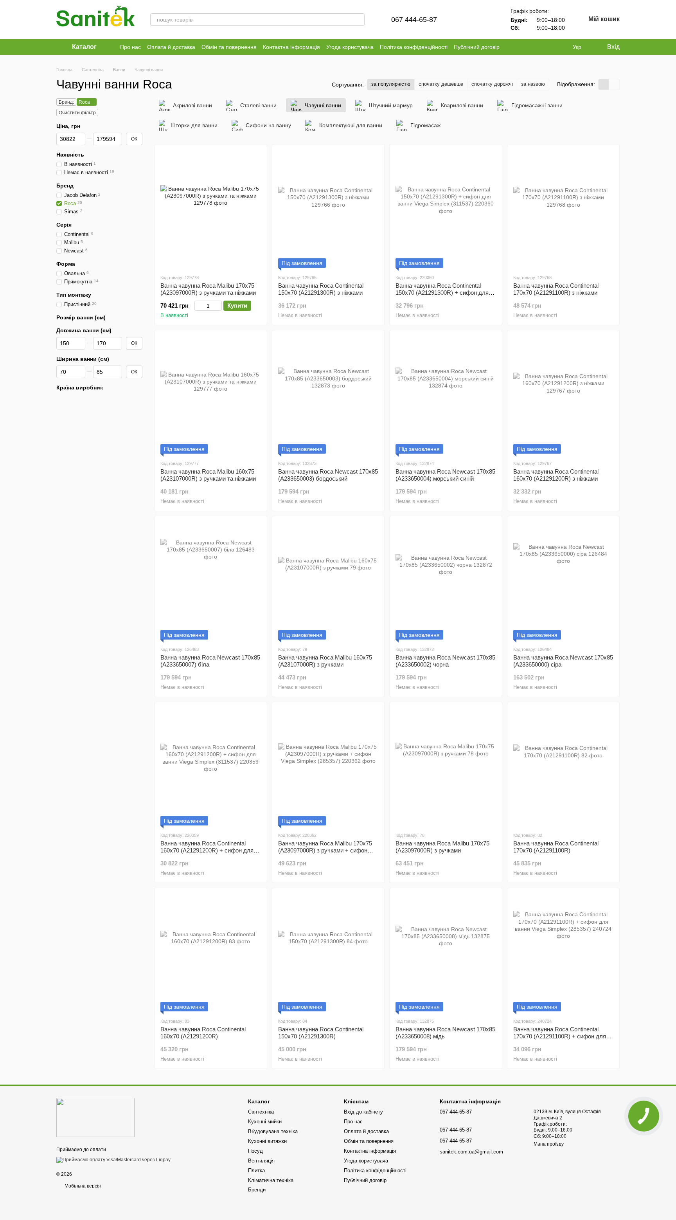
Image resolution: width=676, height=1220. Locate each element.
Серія (64, 225)
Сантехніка (261, 1112)
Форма (65, 264)
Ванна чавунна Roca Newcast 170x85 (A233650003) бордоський (328, 475)
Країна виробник (79, 387)
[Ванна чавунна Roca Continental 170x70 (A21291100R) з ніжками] (563, 209)
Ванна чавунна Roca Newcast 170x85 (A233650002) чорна (445, 661)
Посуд (255, 1151)
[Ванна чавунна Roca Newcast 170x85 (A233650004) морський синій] (446, 395)
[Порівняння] (466, 19)
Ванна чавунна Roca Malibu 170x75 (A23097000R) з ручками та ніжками (208, 289)
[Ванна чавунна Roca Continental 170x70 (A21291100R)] (563, 766)
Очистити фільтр (77, 112)
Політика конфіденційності (414, 47)
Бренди (257, 1190)
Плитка (256, 1170)
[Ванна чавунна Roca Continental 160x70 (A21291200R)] (210, 952)
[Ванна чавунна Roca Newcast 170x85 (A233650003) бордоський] (328, 395)
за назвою (533, 84)
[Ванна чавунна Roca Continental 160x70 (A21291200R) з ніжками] (563, 395)
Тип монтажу (73, 295)
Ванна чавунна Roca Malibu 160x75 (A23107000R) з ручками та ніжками (208, 475)
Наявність (70, 154)
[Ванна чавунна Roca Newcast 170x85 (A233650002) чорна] (446, 581)
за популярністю (390, 84)
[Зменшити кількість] (198, 305)
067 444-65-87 (414, 19)
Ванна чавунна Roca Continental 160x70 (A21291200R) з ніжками (556, 475)
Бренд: (66, 102)
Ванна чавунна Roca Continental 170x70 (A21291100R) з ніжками (556, 289)
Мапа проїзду (549, 1144)
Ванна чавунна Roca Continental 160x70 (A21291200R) (203, 1033)
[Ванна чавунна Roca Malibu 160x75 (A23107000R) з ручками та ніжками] (210, 395)
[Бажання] (487, 19)
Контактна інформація (291, 47)
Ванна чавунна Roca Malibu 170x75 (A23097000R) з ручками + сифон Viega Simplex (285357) (325, 850)
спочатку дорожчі (492, 84)
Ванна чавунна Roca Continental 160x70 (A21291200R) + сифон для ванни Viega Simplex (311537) (207, 850)
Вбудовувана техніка (273, 1131)
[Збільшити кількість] (218, 305)
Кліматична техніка (270, 1180)
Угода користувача (350, 47)
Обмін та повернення (229, 47)
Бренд (65, 185)
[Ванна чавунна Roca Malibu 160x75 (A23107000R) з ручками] (328, 581)
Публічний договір (477, 47)
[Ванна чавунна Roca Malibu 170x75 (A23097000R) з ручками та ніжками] (210, 209)
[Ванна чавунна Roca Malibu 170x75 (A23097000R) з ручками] (446, 766)
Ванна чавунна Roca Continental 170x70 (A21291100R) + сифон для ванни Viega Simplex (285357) (559, 1036)
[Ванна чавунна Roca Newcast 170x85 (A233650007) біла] (210, 581)
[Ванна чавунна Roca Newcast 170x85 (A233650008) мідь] (446, 952)
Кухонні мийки (265, 1121)
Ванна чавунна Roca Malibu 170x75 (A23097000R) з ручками (442, 847)
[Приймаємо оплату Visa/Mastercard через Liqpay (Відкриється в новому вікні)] (113, 1159)
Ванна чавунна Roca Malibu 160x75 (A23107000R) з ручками (325, 661)
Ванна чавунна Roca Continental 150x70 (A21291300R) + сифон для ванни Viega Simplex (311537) (442, 292)
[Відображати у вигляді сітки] (604, 84)
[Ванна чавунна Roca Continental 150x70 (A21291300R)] (328, 952)
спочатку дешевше (441, 84)
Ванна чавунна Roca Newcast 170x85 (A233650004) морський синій (445, 475)
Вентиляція (261, 1161)
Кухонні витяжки (267, 1141)
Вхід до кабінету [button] (363, 1112)
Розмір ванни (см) (81, 317)
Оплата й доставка (171, 47)
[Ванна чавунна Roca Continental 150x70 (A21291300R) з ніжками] (328, 209)
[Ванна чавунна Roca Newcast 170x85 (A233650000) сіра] (563, 581)
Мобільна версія (82, 1186)
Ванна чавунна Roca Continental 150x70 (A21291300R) (320, 1033)
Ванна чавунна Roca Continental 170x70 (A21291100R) (556, 847)
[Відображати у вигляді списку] (614, 84)
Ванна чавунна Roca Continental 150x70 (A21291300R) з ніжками (320, 289)
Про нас (130, 47)
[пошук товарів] (358, 19)
